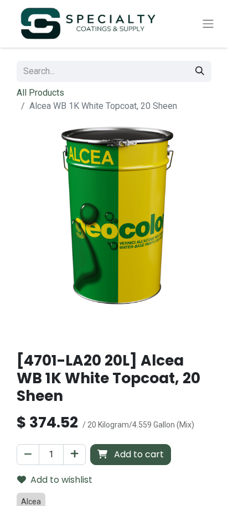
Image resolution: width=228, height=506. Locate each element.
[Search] (199, 71)
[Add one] (74, 454)
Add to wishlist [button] (61, 479)
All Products (40, 92)
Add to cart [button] (138, 454)
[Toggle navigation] (208, 24)
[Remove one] (28, 454)
